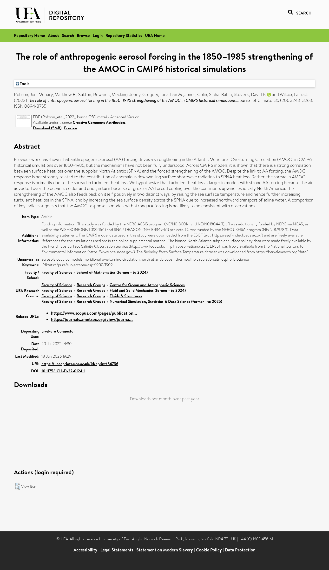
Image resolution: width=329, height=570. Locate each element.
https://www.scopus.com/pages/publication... (94, 313)
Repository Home (29, 35)
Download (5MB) (47, 128)
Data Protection (240, 550)
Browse (83, 35)
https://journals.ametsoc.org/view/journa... (92, 319)
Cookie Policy (209, 550)
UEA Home (155, 35)
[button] (17, 486)
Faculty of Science (56, 272)
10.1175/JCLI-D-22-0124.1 (63, 371)
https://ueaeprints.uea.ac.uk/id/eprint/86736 (79, 363)
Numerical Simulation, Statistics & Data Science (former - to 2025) (166, 301)
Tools (24, 83)
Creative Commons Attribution (99, 122)
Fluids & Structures (126, 296)
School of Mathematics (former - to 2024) (112, 272)
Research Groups (91, 284)
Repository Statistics (123, 35)
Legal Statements (116, 550)
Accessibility (85, 550)
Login (98, 35)
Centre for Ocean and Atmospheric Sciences (147, 284)
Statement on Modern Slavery (164, 550)
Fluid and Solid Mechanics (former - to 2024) (148, 290)
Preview (70, 128)
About (53, 35)
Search (68, 35)
